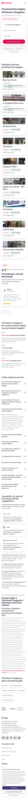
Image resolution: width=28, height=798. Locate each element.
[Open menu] (24, 3)
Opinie (3, 759)
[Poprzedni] (3, 312)
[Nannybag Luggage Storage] (8, 3)
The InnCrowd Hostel (7, 700)
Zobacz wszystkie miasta (9, 751)
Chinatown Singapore (7, 695)
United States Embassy (16, 685)
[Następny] (8, 312)
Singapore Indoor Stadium (8, 690)
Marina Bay (5, 685)
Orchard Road (21, 690)
